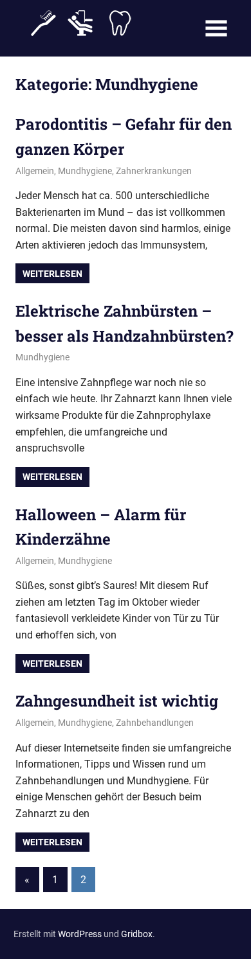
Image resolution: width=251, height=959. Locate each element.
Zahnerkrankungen (154, 171)
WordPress (80, 934)
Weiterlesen (52, 273)
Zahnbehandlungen (155, 722)
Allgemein (34, 171)
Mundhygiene (85, 171)
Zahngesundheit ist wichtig (116, 701)
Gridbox (137, 934)
